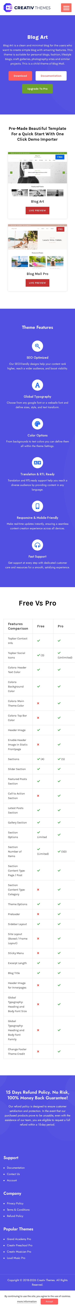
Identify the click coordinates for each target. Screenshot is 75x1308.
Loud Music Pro (16, 1258)
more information (27, 1301)
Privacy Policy (15, 1203)
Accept (49, 1301)
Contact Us (13, 1174)
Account (12, 1180)
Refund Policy (15, 1216)
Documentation (16, 1168)
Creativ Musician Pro (19, 1252)
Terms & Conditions (18, 1210)
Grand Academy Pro (19, 1239)
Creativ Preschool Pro (19, 1245)
